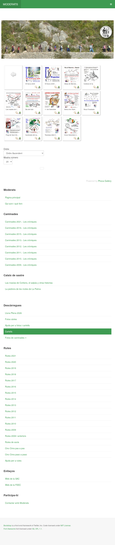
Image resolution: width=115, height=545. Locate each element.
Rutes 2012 (10, 411)
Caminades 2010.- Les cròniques (21, 258)
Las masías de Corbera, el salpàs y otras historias (29, 282)
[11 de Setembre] (52, 100)
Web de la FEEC (13, 484)
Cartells (8, 331)
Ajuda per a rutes (13, 460)
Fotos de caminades (14, 337)
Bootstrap (7, 525)
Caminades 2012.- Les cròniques (21, 246)
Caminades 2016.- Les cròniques (21, 227)
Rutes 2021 (10, 355)
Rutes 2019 (10, 368)
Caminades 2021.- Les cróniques (21, 221)
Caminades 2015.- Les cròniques (21, 233)
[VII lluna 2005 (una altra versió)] (52, 74)
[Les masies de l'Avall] (13, 100)
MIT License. (66, 525)
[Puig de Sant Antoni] (13, 125)
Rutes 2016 (10, 386)
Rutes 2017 (10, 380)
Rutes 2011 (10, 417)
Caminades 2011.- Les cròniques (21, 252)
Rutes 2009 (10, 429)
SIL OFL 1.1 (37, 528)
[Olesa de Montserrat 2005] (71, 74)
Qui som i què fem (13, 203)
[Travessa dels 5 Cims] (52, 125)
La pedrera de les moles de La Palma (23, 288)
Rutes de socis (12, 442)
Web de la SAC (12, 478)
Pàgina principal (12, 197)
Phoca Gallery (104, 180)
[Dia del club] (32, 100)
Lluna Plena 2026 (13, 312)
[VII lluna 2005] (32, 74)
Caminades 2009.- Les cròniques (21, 264)
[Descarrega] (39, 86)
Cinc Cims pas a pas (15, 448)
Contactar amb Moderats (17, 502)
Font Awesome (10, 528)
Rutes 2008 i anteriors (15, 435)
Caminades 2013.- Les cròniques (21, 240)
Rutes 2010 (10, 423)
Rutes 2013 (10, 405)
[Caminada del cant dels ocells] (32, 125)
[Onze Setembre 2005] (71, 125)
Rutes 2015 (10, 392)
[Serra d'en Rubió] (71, 100)
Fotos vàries (11, 319)
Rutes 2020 (10, 361)
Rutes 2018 (10, 374)
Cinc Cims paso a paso (16, 454)
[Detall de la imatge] (36, 86)
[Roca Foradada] (91, 100)
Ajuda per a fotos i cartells (17, 325)
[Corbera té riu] (91, 74)
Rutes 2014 (10, 398)
